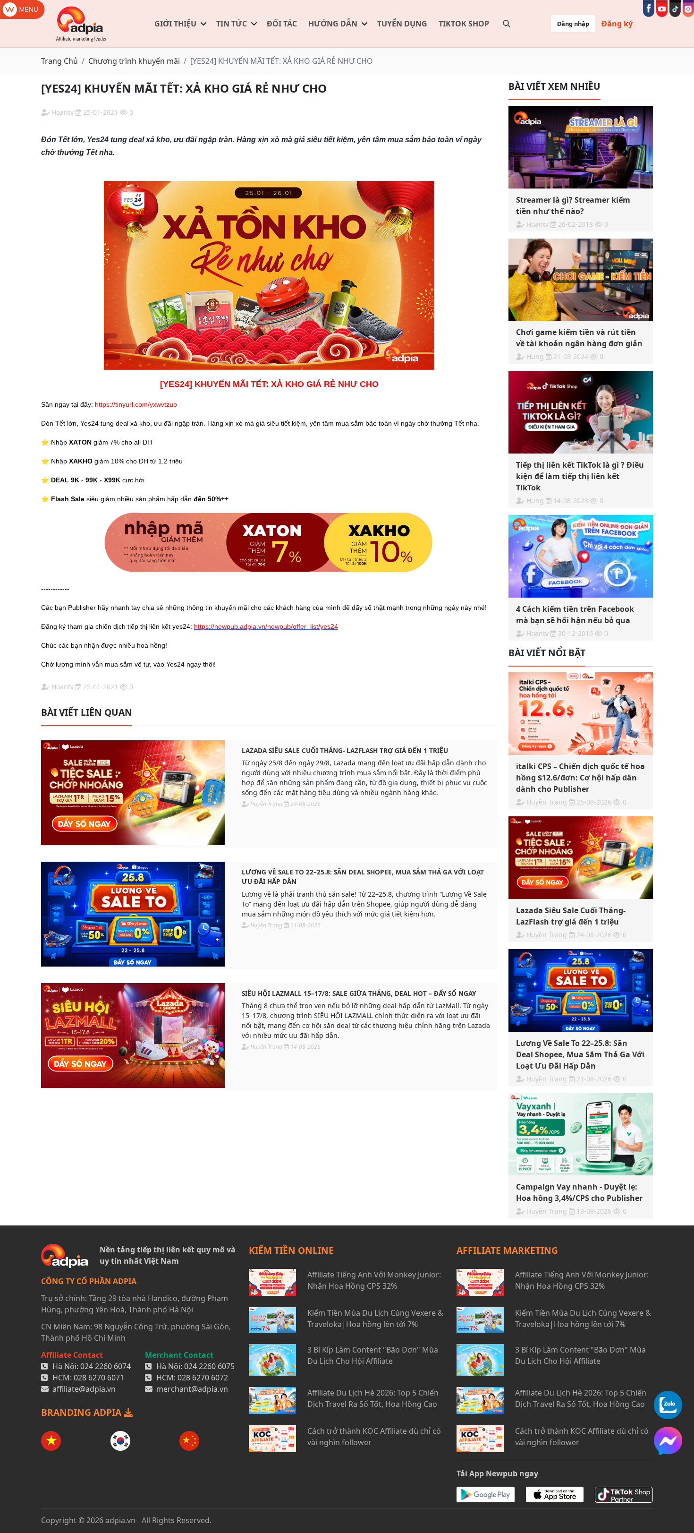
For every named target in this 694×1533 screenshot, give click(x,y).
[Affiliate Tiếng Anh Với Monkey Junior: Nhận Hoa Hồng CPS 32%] (272, 1282)
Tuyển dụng (402, 23)
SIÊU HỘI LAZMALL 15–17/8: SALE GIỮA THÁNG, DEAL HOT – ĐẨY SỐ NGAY (359, 993)
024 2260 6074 (105, 1366)
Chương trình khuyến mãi (134, 61)
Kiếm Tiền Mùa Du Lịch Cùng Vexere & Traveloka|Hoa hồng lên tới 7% (375, 1318)
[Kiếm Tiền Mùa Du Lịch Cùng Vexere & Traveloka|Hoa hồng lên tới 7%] (272, 1319)
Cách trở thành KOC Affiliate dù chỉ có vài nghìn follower (374, 1436)
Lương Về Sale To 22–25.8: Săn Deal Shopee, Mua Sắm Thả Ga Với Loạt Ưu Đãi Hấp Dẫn (363, 876)
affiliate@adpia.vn (84, 1389)
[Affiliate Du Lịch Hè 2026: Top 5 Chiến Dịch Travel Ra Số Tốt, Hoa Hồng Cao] (272, 1400)
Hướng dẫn (332, 23)
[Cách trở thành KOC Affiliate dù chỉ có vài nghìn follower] (272, 1438)
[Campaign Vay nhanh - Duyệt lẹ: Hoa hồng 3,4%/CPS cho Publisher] (580, 1134)
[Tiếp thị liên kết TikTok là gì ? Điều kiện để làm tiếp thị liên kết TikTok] (580, 412)
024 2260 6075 (209, 1366)
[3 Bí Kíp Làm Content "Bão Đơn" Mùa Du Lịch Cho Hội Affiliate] (272, 1360)
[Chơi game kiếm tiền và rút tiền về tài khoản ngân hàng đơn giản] (580, 280)
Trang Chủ (59, 61)
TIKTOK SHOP (464, 23)
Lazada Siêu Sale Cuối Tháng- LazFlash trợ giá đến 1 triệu (345, 750)
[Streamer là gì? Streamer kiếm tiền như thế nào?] (580, 147)
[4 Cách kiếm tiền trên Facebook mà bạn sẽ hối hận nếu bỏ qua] (580, 556)
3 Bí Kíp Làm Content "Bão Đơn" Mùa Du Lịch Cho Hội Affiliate (372, 1355)
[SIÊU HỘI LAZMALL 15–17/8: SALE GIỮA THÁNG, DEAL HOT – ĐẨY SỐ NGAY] (133, 1035)
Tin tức (231, 23)
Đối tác (282, 23)
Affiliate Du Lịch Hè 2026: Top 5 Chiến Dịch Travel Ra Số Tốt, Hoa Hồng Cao (373, 1398)
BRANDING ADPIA (82, 1412)
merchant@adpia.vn (192, 1389)
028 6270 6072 (203, 1377)
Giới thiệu (175, 23)
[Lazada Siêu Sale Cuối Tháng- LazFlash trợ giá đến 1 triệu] (133, 792)
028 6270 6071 (99, 1377)
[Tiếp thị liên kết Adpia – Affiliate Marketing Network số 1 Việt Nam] (82, 24)
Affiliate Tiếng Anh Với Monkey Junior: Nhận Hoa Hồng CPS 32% (374, 1280)
